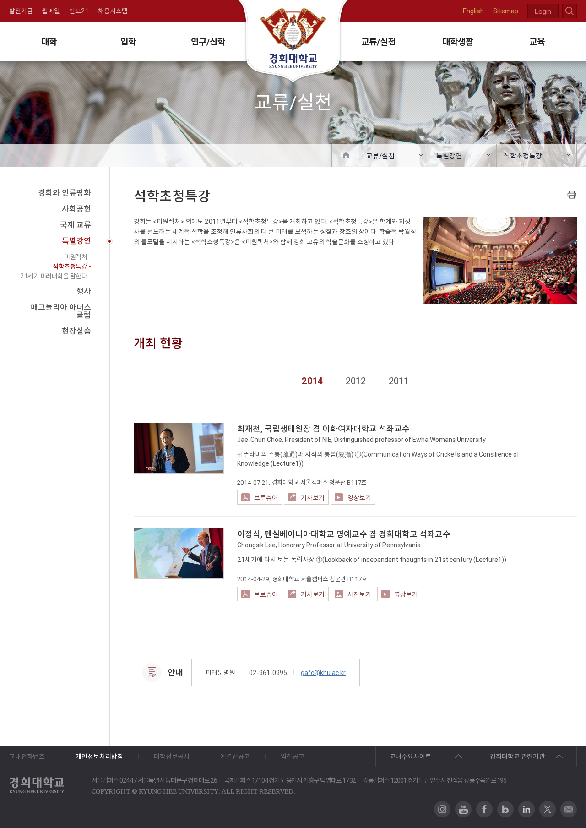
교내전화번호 (27, 756)
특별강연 (449, 156)
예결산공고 (235, 756)
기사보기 (313, 498)
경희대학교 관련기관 (517, 756)
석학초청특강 (523, 156)
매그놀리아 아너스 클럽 (61, 311)
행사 (83, 291)
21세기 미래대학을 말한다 (53, 276)
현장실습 (76, 331)
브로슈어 (266, 498)
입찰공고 (292, 756)
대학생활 (457, 41)
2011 (399, 381)
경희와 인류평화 (64, 193)
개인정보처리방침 (99, 756)
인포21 (79, 11)
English (473, 10)
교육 (537, 41)
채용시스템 (113, 11)
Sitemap (505, 10)
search (569, 11)
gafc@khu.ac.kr (323, 673)
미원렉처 (75, 257)
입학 (128, 41)
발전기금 (21, 11)
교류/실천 (378, 41)
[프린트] (572, 194)
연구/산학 (208, 41)
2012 (356, 381)
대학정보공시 (172, 756)
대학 (49, 41)
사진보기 (359, 594)
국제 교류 (75, 225)
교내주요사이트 (410, 756)
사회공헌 (76, 209)
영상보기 (359, 498)
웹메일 (51, 11)
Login (543, 11)
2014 (312, 381)
